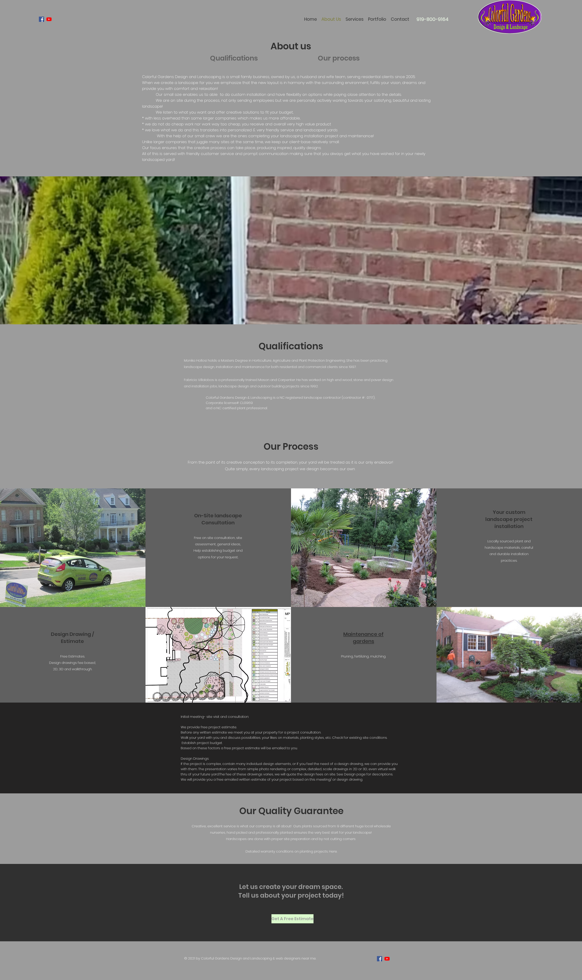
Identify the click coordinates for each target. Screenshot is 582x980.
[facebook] (41, 19)
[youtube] (49, 19)
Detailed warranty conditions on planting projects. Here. (291, 851)
